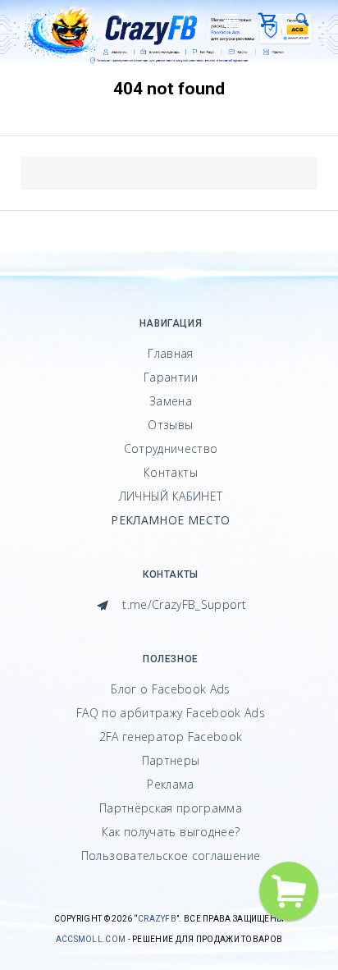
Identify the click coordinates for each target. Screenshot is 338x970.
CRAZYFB (157, 918)
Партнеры (171, 760)
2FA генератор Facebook (171, 736)
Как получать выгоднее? (171, 832)
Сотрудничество (171, 448)
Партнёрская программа (170, 808)
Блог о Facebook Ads (171, 689)
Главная (170, 353)
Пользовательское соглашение (170, 855)
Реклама (170, 784)
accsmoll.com (91, 939)
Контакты (171, 472)
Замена (170, 401)
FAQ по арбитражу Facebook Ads (170, 713)
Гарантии (171, 377)
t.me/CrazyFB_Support (182, 604)
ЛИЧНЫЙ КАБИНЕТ (171, 496)
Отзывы (170, 424)
